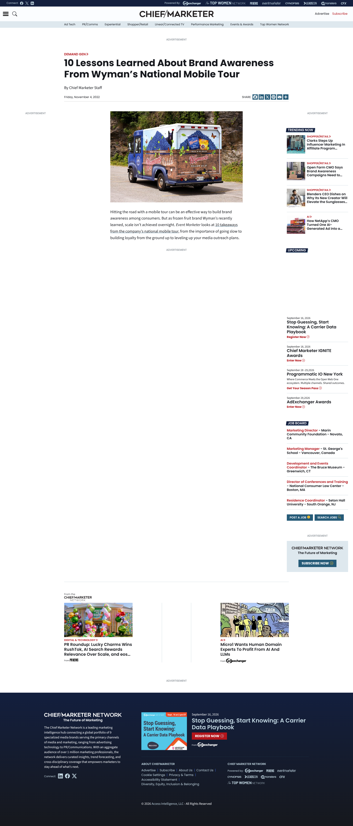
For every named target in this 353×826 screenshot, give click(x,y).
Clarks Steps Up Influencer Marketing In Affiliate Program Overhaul (326, 146)
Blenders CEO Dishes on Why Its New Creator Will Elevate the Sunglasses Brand (327, 200)
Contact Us (205, 770)
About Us (185, 770)
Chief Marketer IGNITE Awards (309, 353)
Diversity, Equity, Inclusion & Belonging (170, 784)
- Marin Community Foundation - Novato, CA (315, 434)
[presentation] (296, 144)
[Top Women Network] (226, 3)
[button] (5, 14)
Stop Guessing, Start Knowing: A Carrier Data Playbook (311, 327)
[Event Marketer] (271, 3)
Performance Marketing (207, 24)
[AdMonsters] (328, 3)
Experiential (113, 24)
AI (308, 216)
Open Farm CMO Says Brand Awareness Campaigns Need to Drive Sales (325, 173)
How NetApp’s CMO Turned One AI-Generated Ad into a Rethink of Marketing (324, 226)
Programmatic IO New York (315, 374)
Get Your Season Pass (303, 388)
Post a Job (298, 517)
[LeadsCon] (310, 3)
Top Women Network (274, 24)
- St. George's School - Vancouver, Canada (315, 450)
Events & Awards (241, 24)
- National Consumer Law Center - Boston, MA (317, 485)
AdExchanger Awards (309, 402)
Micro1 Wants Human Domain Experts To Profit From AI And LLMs (251, 649)
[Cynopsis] (292, 3)
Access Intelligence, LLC (167, 804)
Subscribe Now (316, 563)
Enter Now (294, 360)
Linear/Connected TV (169, 24)
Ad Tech (69, 24)
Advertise (322, 14)
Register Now (297, 337)
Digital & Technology (80, 640)
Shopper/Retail (137, 24)
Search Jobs (327, 517)
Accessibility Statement (159, 780)
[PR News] (254, 3)
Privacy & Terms (181, 775)
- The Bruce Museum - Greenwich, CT (316, 467)
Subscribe (339, 14)
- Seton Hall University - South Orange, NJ (316, 502)
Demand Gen (75, 54)
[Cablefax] (343, 3)
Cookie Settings (153, 775)
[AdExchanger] (192, 3)
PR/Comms (90, 24)
